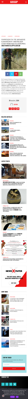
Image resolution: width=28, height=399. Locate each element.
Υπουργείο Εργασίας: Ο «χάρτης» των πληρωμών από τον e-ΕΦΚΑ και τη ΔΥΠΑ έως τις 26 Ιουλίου (18, 138)
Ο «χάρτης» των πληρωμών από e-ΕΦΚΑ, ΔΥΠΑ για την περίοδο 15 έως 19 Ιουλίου (17, 300)
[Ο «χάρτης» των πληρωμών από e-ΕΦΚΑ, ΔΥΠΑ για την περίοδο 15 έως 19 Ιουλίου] (5, 299)
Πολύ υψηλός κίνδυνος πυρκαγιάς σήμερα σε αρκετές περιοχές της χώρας (18, 154)
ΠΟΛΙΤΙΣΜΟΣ (6, 180)
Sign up (14, 368)
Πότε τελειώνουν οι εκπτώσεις (15, 123)
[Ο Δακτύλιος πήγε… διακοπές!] (5, 130)
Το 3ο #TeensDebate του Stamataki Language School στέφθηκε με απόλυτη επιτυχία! (12, 235)
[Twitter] (12, 74)
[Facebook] (7, 74)
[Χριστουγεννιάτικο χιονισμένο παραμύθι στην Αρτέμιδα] (14, 247)
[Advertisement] (14, 19)
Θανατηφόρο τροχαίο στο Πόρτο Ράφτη (17, 321)
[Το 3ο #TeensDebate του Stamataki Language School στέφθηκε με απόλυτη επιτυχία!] (14, 222)
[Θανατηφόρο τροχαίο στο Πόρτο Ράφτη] (5, 321)
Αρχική (3, 36)
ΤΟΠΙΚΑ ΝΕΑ (5, 257)
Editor (16, 104)
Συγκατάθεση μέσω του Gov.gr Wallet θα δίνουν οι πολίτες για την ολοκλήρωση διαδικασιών (18, 146)
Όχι (17, 396)
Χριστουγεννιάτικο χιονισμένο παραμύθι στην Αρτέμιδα (13, 259)
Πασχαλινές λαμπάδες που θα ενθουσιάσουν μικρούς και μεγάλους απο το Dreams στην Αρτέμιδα (12, 209)
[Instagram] (12, 109)
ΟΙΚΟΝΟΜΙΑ (12, 296)
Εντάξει (12, 396)
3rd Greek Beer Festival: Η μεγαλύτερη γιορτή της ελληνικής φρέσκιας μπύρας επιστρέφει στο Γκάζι (14, 183)
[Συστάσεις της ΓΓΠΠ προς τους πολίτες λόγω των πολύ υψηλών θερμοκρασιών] (5, 332)
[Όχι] (26, 393)
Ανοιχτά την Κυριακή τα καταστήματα (16, 310)
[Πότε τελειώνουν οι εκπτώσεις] (5, 122)
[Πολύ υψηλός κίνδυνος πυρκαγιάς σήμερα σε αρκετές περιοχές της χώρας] (5, 154)
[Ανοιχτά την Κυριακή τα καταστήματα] (5, 310)
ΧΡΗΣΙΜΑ (17, 36)
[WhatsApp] (20, 74)
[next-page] (5, 350)
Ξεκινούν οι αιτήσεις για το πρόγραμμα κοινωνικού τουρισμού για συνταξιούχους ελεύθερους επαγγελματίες (17, 343)
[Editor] (12, 104)
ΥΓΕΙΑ (11, 329)
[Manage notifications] (3, 396)
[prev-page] (2, 350)
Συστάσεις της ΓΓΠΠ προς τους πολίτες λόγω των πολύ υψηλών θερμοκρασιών (18, 332)
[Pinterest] (16, 74)
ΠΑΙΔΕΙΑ (5, 232)
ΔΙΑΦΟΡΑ (10, 36)
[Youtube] (18, 109)
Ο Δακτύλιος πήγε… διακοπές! (15, 130)
